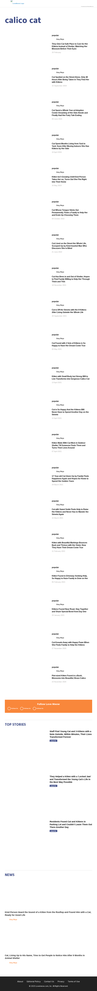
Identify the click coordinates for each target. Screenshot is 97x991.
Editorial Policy (34, 981)
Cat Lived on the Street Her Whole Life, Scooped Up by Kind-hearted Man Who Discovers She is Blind (69, 245)
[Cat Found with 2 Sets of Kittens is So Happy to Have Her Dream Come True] (26, 345)
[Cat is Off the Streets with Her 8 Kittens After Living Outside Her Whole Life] (26, 312)
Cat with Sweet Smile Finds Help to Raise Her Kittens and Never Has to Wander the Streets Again (70, 511)
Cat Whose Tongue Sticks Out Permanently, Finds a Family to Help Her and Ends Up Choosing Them (70, 212)
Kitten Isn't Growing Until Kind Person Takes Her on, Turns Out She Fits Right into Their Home (69, 179)
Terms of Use (74, 981)
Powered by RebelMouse (87, 6)
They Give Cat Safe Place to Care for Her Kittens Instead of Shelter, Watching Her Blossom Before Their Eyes (70, 46)
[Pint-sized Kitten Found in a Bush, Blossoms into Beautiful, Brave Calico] (26, 678)
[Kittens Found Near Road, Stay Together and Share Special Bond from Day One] (26, 611)
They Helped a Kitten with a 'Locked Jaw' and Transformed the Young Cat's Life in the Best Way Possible (70, 779)
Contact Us (49, 981)
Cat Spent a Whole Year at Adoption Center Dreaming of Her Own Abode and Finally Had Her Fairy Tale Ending (70, 112)
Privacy (61, 981)
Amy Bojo (60, 39)
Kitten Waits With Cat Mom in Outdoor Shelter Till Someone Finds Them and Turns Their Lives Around (68, 445)
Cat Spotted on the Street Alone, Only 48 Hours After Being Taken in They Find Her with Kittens (70, 79)
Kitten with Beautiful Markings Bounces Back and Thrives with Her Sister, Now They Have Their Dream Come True (69, 545)
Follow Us (14, 708)
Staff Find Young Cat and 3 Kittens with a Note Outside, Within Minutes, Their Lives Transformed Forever (71, 734)
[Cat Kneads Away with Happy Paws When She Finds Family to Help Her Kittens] (26, 645)
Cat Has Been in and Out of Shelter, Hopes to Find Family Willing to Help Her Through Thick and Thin (71, 279)
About (20, 981)
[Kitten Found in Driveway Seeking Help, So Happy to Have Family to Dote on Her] (26, 578)
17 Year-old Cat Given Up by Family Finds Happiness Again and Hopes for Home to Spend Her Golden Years (70, 478)
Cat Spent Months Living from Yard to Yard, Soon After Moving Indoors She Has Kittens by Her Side (70, 146)
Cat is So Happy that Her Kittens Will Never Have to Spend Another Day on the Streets (70, 412)
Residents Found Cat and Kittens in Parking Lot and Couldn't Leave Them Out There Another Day (71, 824)
